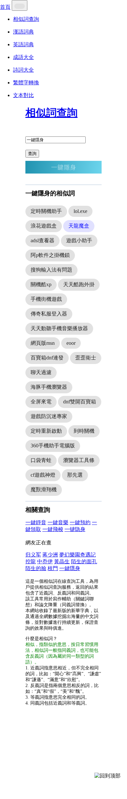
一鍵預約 (80, 522)
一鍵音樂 (58, 522)
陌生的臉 (35, 568)
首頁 (5, 7)
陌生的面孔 (84, 561)
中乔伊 (45, 561)
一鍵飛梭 (52, 529)
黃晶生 (62, 561)
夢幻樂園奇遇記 (77, 554)
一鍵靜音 (35, 522)
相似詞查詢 (26, 19)
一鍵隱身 (69, 568)
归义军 (33, 554)
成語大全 (23, 57)
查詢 (32, 153)
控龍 (30, 561)
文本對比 (23, 95)
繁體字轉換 (26, 82)
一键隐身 (74, 529)
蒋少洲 (50, 554)
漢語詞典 (23, 32)
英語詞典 (23, 44)
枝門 (53, 568)
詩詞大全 (23, 70)
